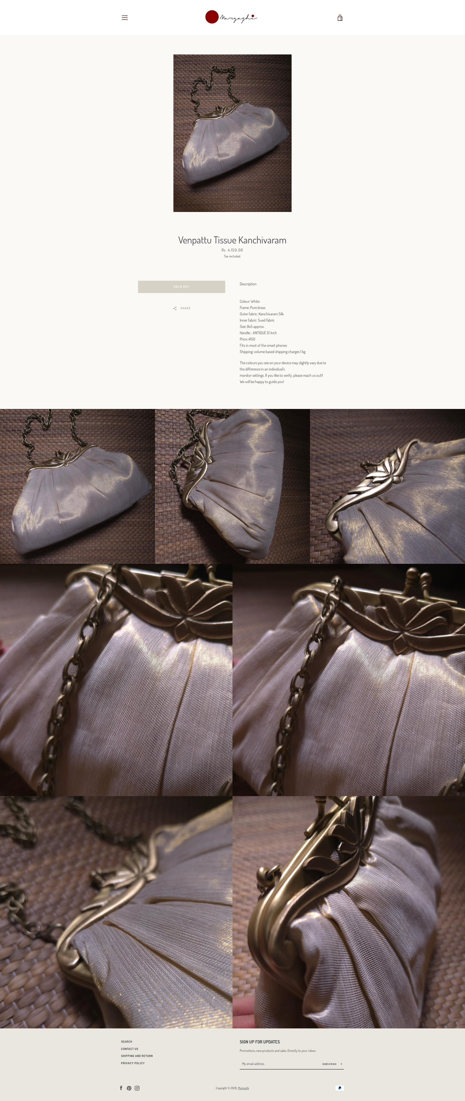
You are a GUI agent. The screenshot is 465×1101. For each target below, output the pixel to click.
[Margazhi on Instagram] (137, 1087)
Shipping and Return (137, 1056)
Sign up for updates (260, 1041)
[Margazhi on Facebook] (121, 1087)
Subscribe (330, 1064)
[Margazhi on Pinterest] (129, 1087)
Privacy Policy (133, 1063)
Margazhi (243, 1088)
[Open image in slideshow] (232, 133)
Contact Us (129, 1049)
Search (126, 1041)
